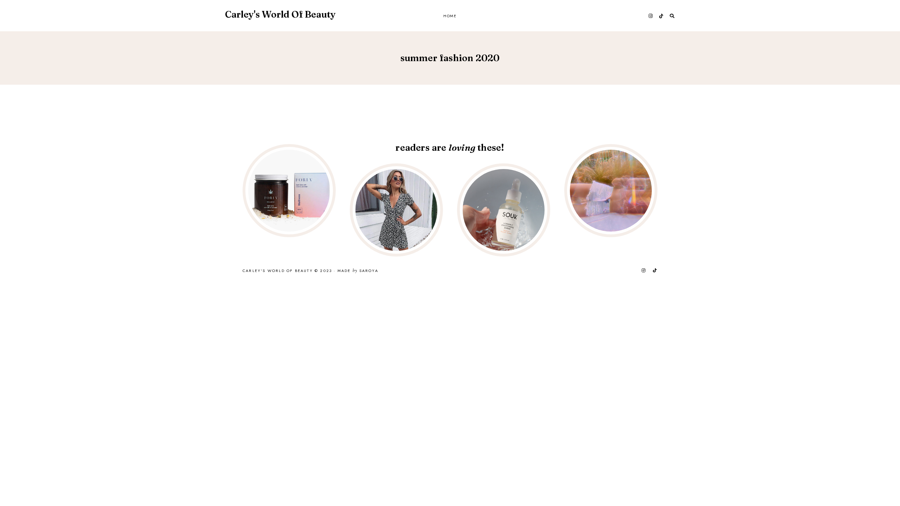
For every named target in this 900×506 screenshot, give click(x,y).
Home (449, 16)
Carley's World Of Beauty (280, 14)
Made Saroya (358, 271)
